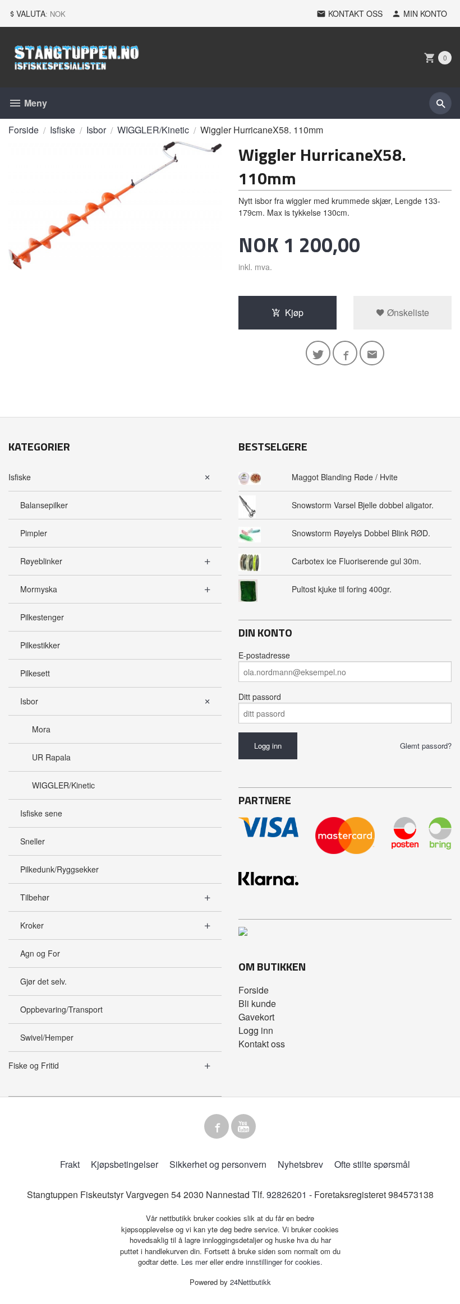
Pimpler (33, 533)
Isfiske (19, 476)
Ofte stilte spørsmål (372, 1164)
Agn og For (40, 953)
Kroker (32, 925)
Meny (34, 102)
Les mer (195, 1261)
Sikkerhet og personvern (217, 1164)
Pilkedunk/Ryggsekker (59, 869)
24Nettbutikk (250, 1282)
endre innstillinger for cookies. (274, 1261)
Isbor (29, 701)
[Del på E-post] (372, 353)
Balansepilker (44, 505)
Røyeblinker (41, 561)
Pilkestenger (42, 617)
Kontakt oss (261, 1043)
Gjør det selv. (43, 981)
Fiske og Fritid (33, 1065)
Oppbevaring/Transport (61, 1009)
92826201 (286, 1194)
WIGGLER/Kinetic (63, 785)
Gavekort (256, 1016)
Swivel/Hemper (46, 1037)
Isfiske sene (41, 813)
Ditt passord (259, 696)
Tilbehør (34, 897)
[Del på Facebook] (345, 353)
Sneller (32, 841)
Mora (41, 729)
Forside (23, 129)
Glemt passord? (426, 745)
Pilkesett (35, 673)
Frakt (70, 1164)
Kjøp (294, 312)
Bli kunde (257, 1003)
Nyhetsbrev (300, 1164)
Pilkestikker (40, 645)
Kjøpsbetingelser (124, 1164)
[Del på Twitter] (318, 353)
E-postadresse (264, 655)
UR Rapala (51, 757)
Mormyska (38, 589)
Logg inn (255, 1030)
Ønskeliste (407, 312)
